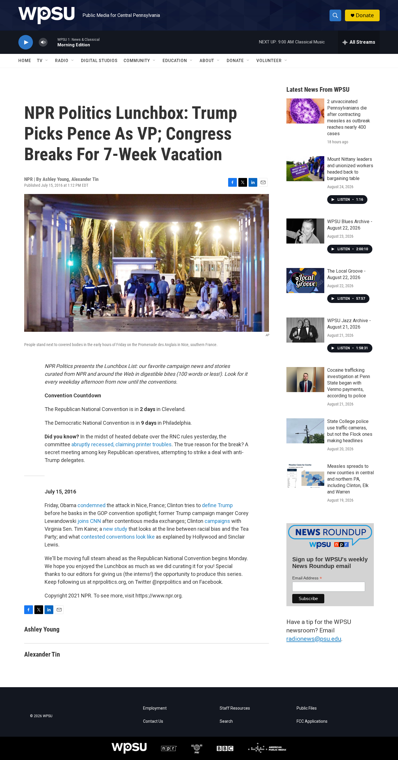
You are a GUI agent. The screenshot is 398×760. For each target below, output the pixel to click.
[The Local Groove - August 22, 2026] (305, 280)
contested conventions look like (118, 537)
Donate (365, 15)
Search (226, 721)
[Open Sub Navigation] (47, 60)
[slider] (52, 42)
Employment (155, 708)
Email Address (307, 578)
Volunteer (269, 60)
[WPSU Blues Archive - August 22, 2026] (305, 231)
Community (137, 60)
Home (24, 60)
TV (40, 60)
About (207, 60)
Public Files (307, 708)
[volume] (43, 42)
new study (115, 529)
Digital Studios (99, 60)
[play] (25, 42)
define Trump (217, 505)
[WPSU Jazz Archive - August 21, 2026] (305, 330)
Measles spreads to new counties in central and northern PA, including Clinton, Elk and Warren (350, 479)
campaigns (217, 521)
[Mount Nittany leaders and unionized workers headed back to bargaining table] (305, 168)
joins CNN (89, 521)
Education (175, 60)
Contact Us (153, 721)
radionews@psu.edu (313, 638)
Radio (61, 60)
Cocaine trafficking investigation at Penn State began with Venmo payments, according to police (348, 382)
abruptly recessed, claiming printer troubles (121, 444)
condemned (91, 505)
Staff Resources (235, 708)
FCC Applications (312, 721)
